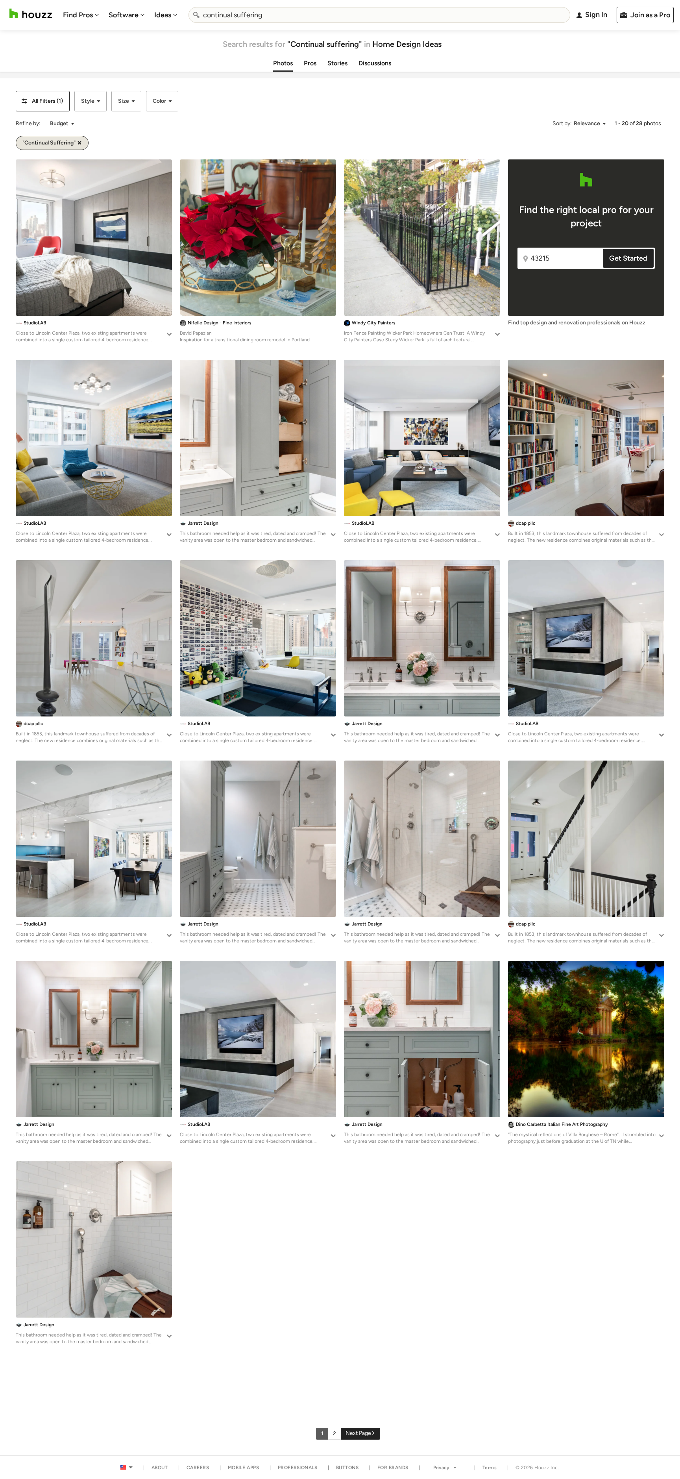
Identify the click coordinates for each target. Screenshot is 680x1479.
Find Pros (78, 15)
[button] (43, 101)
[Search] (196, 15)
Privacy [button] (441, 1467)
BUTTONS (347, 1467)
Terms (489, 1467)
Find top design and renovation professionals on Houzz (576, 322)
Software (124, 15)
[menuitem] (81, 15)
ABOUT (160, 1467)
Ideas (162, 15)
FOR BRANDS (392, 1467)
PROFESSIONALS (298, 1467)
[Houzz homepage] (30, 13)
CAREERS (198, 1467)
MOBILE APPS (243, 1467)
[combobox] (379, 15)
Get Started (628, 258)
